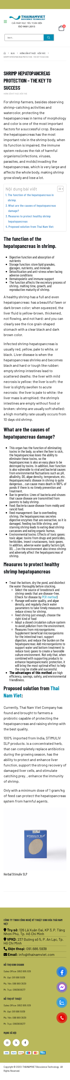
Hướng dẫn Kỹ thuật (11, 93)
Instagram (7, 1042)
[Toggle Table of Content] (59, 189)
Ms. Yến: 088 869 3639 (15, 983)
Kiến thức (23, 93)
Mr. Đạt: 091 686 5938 (14, 977)
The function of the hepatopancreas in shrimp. (31, 197)
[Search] (49, 37)
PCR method (49, 597)
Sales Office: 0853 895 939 (17, 971)
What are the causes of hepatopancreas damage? (32, 208)
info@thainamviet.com (37, 954)
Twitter (16, 1042)
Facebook (25, 1042)
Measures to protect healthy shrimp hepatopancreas (29, 218)
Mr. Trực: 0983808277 (14, 989)
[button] (6, 21)
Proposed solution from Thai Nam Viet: (31, 227)
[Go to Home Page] (5, 53)
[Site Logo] (27, 21)
